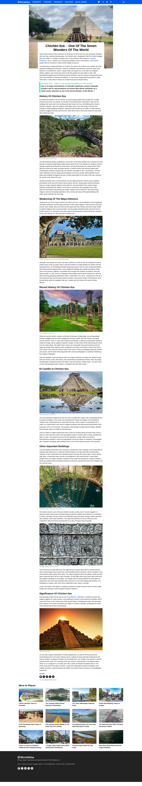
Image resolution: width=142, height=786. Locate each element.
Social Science (81, 2)
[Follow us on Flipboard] (19, 768)
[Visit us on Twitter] (25, 768)
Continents (36, 2)
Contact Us (24, 764)
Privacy (30, 764)
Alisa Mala (41, 679)
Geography (58, 2)
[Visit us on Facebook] (22, 768)
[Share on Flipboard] (40, 676)
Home (19, 764)
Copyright (35, 764)
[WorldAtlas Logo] (24, 2)
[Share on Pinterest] (50, 676)
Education (69, 2)
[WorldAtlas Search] (123, 2)
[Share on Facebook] (44, 676)
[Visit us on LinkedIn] (32, 768)
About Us (41, 764)
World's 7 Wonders (77, 597)
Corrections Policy (60, 764)
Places (55, 679)
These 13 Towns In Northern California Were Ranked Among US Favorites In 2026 (30, 747)
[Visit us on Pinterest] (28, 768)
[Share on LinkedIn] (53, 676)
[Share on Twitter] (47, 676)
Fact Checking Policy (49, 764)
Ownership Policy (70, 764)
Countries (47, 2)
